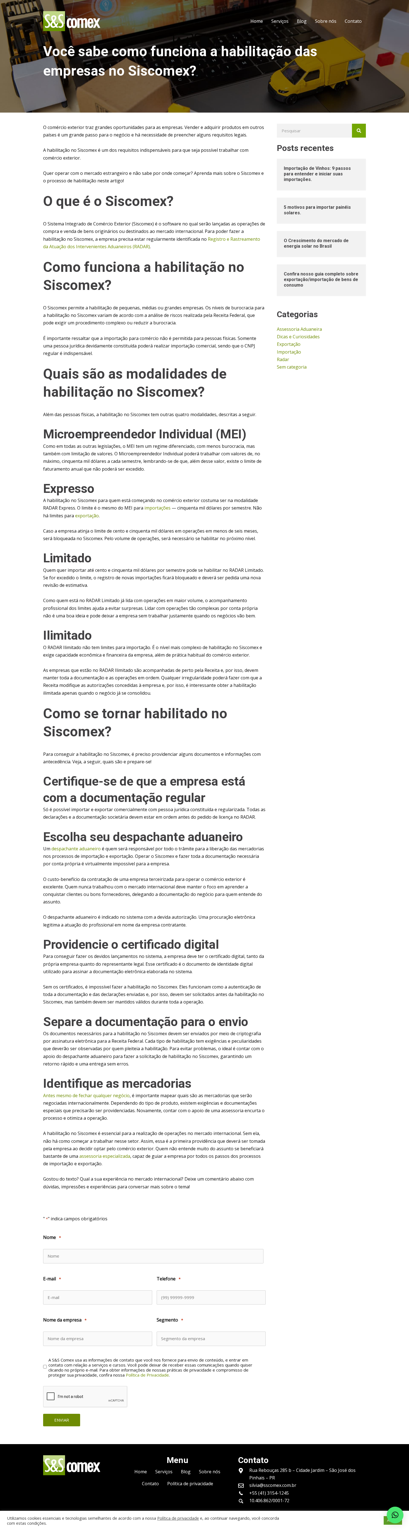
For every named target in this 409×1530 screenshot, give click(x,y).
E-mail (52, 1279)
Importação (289, 352)
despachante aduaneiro (76, 849)
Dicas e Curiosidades (298, 337)
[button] (395, 1515)
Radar (283, 359)
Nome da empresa (65, 1320)
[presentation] (85, 1397)
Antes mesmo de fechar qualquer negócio (86, 1095)
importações (157, 508)
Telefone (169, 1279)
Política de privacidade (178, 1518)
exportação (87, 516)
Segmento (170, 1320)
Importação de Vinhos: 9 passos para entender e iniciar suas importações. (317, 174)
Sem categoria (292, 367)
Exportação (288, 344)
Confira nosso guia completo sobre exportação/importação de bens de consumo (321, 279)
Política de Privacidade (147, 1375)
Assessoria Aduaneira (299, 329)
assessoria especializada (104, 1156)
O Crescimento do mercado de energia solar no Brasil (316, 243)
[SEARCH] (359, 131)
